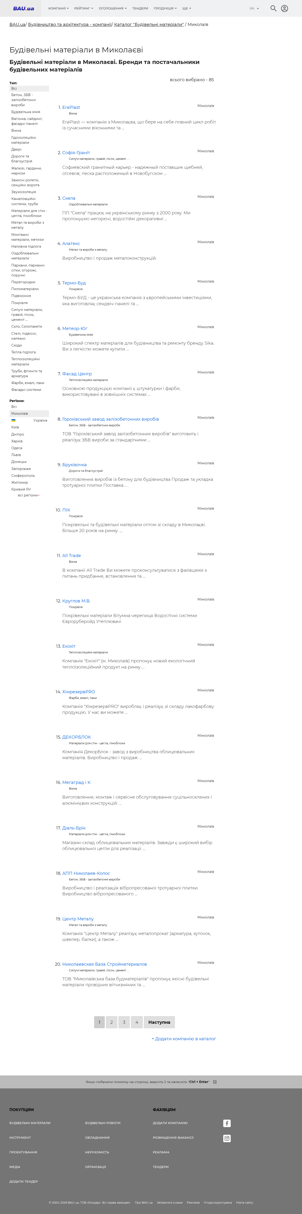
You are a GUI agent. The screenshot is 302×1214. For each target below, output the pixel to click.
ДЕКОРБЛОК (76, 737)
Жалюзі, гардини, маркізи (26, 170)
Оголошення (111, 8)
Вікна (16, 130)
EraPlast (71, 107)
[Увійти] (284, 8)
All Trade (71, 555)
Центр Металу (78, 919)
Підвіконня (21, 296)
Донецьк (19, 462)
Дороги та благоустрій (21, 158)
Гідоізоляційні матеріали (23, 140)
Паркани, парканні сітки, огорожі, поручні (28, 270)
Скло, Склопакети (26, 326)
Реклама (161, 1152)
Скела (69, 198)
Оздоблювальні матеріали (25, 255)
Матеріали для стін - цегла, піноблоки (29, 213)
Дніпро (17, 434)
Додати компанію (170, 1123)
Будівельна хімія (25, 112)
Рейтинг (82, 8)
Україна (40, 420)
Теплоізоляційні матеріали (25, 361)
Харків (17, 441)
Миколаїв (19, 413)
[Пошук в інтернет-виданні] (273, 8)
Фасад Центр (77, 373)
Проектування (23, 1152)
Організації (95, 1167)
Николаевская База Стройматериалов (104, 964)
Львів (16, 455)
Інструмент (20, 1137)
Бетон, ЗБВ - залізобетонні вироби (23, 100)
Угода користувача (218, 1202)
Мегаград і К (76, 782)
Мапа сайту (244, 1202)
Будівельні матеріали (29, 1123)
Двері (16, 149)
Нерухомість (97, 1152)
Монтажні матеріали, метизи (27, 237)
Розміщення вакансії (173, 1137)
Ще (185, 8)
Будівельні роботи (103, 1123)
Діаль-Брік (73, 828)
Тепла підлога (23, 352)
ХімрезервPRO (78, 691)
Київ (15, 427)
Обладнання (97, 1137)
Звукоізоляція (23, 192)
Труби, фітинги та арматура (26, 373)
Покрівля (19, 303)
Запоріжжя (21, 469)
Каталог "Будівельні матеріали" (149, 24)
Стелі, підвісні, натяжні (24, 336)
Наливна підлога (26, 246)
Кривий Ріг (21, 489)
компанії (57, 8)
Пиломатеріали (25, 289)
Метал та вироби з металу (27, 225)
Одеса (16, 448)
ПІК (66, 510)
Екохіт (69, 646)
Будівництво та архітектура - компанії (70, 24)
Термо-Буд (74, 283)
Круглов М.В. (76, 601)
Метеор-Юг (75, 328)
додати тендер (23, 1181)
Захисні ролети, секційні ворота (25, 182)
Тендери (140, 8)
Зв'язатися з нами (170, 1202)
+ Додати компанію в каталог (184, 1038)
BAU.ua (17, 24)
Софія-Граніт (76, 152)
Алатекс (71, 243)
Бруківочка (74, 464)
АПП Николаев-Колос (86, 873)
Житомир (19, 482)
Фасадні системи (26, 390)
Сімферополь (23, 476)
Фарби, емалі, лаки (27, 383)
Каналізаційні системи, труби (24, 201)
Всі (14, 88)
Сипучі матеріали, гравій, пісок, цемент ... (27, 315)
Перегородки (23, 282)
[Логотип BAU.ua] (27, 8)
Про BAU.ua (144, 1202)
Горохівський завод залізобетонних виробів (110, 419)
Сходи (16, 345)
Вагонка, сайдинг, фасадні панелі (26, 121)
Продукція (164, 8)
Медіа (14, 1167)
